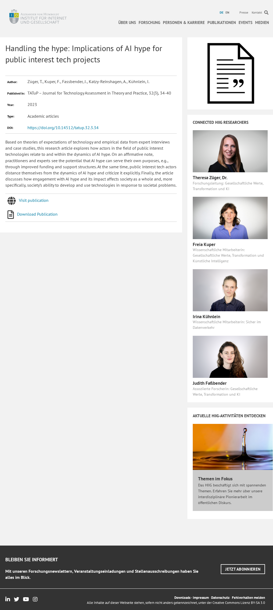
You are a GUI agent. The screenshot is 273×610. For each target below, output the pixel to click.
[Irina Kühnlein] (230, 289)
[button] (243, 569)
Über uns (127, 22)
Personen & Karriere (184, 22)
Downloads (182, 597)
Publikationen (221, 22)
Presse (243, 12)
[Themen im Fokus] (233, 446)
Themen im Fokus (215, 479)
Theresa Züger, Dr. (210, 178)
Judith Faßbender (210, 383)
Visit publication (34, 200)
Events (245, 22)
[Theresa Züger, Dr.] (230, 150)
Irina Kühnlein (206, 317)
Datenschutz (220, 597)
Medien (262, 22)
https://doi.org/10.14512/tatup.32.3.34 (63, 127)
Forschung (149, 22)
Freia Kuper (204, 244)
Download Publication (37, 214)
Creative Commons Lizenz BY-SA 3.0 (238, 602)
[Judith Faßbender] (230, 356)
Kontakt (257, 12)
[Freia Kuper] (230, 217)
